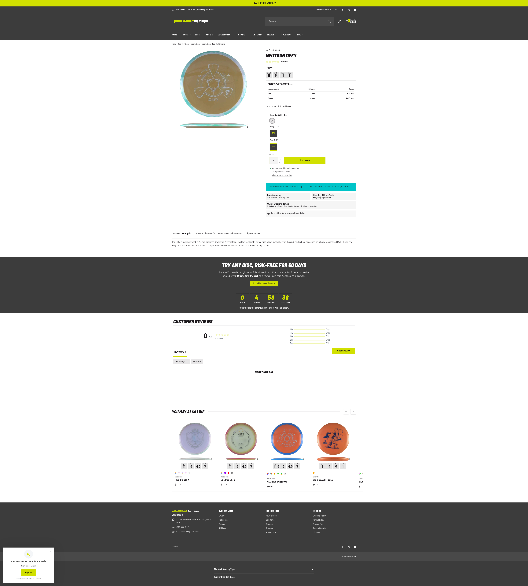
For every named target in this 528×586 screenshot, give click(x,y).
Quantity (272, 154)
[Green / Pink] (278, 474)
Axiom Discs (195, 44)
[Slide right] (353, 412)
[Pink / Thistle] (189, 473)
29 (273, 147)
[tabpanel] (264, 380)
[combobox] (299, 21)
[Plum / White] (179, 473)
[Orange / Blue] (268, 474)
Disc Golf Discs (183, 44)
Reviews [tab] (180, 352)
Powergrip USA (351, 556)
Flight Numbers (252, 234)
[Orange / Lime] (274, 474)
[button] (351, 21)
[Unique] (175, 473)
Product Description (182, 234)
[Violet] (225, 473)
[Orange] (314, 473)
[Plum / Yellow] (182, 473)
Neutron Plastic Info (205, 234)
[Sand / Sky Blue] (272, 120)
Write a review (343, 351)
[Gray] (232, 473)
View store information (282, 175)
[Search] (329, 21)
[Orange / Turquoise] (271, 474)
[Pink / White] (186, 473)
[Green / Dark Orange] (281, 474)
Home (174, 44)
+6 (285, 474)
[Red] (228, 473)
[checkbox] (197, 361)
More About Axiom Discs (230, 234)
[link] (193, 9)
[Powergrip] (185, 512)
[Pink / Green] (360, 474)
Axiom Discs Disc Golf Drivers (213, 44)
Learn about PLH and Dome (278, 107)
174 (273, 133)
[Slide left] (346, 412)
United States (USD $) (325, 10)
